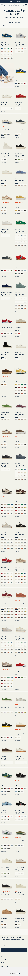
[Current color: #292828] (16, 924)
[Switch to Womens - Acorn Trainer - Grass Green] (8, 48)
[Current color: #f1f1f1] (16, 642)
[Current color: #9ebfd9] (2, 816)
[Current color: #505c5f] (2, 270)
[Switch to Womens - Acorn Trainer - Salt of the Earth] (5, 54)
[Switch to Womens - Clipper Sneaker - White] (19, 185)
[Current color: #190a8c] (2, 298)
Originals (10, 22)
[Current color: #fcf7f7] (2, 642)
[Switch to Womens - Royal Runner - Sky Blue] (16, 51)
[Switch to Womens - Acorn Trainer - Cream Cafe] (11, 54)
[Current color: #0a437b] (16, 83)
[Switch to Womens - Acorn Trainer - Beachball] (8, 51)
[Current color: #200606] (2, 504)
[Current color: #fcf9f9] (2, 235)
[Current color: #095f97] (2, 48)
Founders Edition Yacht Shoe (6, 127)
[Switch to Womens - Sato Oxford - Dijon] (19, 444)
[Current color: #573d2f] (2, 384)
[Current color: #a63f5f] (16, 418)
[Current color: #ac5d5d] (2, 608)
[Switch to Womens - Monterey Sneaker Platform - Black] (8, 418)
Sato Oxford (17, 204)
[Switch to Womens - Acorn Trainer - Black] (11, 48)
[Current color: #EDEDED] (16, 48)
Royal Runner (17, 42)
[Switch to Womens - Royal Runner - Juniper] (19, 51)
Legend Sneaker (18, 127)
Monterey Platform (19, 153)
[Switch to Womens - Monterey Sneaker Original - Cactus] (8, 108)
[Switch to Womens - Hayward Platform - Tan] (5, 384)
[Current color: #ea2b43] (2, 573)
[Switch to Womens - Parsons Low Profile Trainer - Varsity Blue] (11, 333)
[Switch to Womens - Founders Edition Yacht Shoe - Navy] (8, 134)
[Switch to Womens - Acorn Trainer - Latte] (5, 51)
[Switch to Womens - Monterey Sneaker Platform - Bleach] (22, 159)
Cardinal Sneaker (4, 204)
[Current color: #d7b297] (2, 210)
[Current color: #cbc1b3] (16, 333)
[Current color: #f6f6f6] (2, 108)
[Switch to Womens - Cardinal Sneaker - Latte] (5, 210)
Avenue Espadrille (18, 102)
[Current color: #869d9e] (16, 298)
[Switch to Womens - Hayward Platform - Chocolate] (5, 924)
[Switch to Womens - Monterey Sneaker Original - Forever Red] (5, 108)
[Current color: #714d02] (2, 762)
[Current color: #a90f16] (16, 677)
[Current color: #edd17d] (16, 384)
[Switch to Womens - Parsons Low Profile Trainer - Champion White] (22, 83)
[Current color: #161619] (16, 788)
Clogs (12, 20)
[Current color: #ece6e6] (16, 873)
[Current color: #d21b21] (16, 270)
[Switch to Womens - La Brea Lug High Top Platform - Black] (5, 159)
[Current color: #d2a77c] (2, 924)
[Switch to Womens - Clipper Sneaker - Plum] (22, 185)
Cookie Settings (12, 973)
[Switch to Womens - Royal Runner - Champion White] (25, 48)
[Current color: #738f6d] (16, 845)
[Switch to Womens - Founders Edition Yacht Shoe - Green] (5, 134)
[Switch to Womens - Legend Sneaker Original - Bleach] (19, 134)
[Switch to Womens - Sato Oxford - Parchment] (22, 210)
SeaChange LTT (4, 178)
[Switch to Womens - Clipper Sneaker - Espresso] (25, 185)
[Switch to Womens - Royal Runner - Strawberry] (22, 48)
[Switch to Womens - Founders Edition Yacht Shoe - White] (8, 298)
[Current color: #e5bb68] (16, 210)
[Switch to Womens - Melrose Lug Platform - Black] (19, 899)
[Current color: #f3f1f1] (16, 899)
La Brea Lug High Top (5, 153)
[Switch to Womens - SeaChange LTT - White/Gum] (5, 185)
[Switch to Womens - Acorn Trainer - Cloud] (5, 48)
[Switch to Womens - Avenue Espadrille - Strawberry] (19, 333)
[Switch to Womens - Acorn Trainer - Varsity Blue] (22, 235)
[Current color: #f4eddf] (2, 873)
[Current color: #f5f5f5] (16, 358)
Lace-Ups (22, 20)
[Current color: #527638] (2, 418)
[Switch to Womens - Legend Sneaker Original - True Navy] (19, 358)
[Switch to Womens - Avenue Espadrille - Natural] (19, 108)
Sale (19, 22)
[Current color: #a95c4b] (16, 608)
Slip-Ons (17, 20)
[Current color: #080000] (2, 358)
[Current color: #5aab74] (16, 235)
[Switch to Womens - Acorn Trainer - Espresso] (2, 58)
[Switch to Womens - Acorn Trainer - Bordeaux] (2, 51)
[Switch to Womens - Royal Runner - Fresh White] (19, 273)
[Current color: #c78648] (16, 737)
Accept (17, 973)
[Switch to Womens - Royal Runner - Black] (19, 48)
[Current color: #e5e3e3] (2, 159)
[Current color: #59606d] (16, 469)
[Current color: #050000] (2, 469)
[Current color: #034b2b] (2, 788)
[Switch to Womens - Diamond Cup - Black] (5, 235)
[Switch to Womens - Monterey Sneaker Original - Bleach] (8, 270)
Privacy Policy (14, 970)
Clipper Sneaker (18, 178)
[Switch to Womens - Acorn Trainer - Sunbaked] (8, 58)
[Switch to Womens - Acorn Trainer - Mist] (5, 58)
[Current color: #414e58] (16, 134)
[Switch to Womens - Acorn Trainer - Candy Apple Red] (11, 51)
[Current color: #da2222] (2, 333)
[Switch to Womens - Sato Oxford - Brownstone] (19, 210)
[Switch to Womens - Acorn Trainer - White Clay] (2, 54)
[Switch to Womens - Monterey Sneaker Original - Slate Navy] (11, 108)
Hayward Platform (4, 378)
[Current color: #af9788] (2, 444)
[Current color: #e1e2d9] (2, 539)
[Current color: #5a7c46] (2, 712)
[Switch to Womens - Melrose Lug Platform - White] (19, 924)
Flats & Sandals (6, 20)
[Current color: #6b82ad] (16, 185)
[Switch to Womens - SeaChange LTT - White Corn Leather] (19, 737)
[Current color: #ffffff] (16, 712)
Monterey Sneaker (4, 102)
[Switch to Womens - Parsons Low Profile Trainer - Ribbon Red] (25, 83)
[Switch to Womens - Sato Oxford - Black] (25, 210)
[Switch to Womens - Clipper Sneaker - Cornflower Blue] (22, 418)
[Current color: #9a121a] (16, 108)
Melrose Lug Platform (19, 892)
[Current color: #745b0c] (16, 504)
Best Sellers (20, 17)
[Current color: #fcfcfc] (2, 185)
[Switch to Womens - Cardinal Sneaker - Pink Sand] (5, 444)
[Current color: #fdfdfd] (2, 134)
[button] (2, 5)
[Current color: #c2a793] (16, 573)
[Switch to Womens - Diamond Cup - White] (8, 469)
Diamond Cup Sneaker (5, 229)
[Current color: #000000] (16, 159)
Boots (15, 22)
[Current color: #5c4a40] (16, 444)
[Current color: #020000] (2, 737)
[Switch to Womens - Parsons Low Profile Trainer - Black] (19, 83)
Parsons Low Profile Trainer (20, 77)
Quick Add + (3, 61)
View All (7, 17)
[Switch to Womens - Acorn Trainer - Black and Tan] (8, 54)
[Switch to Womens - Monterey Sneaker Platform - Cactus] (19, 159)
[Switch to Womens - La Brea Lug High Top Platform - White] (5, 358)
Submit (14, 950)
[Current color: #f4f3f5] (2, 845)
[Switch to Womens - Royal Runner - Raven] (22, 51)
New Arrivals (13, 17)
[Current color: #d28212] (2, 677)
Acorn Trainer (3, 42)
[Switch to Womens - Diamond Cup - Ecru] (8, 235)
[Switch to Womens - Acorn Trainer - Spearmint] (11, 58)
